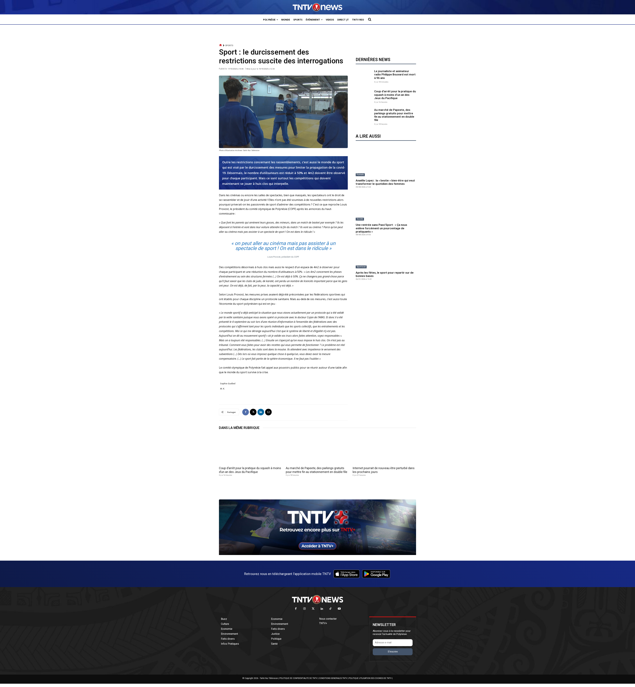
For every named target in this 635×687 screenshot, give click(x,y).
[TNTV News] (317, 599)
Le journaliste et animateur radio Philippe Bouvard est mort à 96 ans (395, 74)
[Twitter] (313, 608)
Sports (229, 45)
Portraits (360, 175)
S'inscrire (393, 651)
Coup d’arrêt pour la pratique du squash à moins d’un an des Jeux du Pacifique (395, 95)
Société (360, 219)
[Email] (268, 412)
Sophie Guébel (227, 383)
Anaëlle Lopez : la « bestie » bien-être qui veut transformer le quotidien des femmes (385, 182)
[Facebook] (245, 412)
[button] (370, 19)
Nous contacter (328, 618)
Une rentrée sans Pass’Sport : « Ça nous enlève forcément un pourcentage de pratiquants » (381, 228)
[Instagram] (304, 608)
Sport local (361, 267)
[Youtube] (339, 608)
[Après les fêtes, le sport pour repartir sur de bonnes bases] (386, 255)
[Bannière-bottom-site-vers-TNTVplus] (317, 554)
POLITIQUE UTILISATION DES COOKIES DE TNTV (370, 678)
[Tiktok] (330, 608)
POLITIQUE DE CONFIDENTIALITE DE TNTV (298, 678)
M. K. (222, 388)
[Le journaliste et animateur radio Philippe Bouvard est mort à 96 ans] (364, 75)
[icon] (220, 45)
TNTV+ (323, 623)
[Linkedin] (260, 412)
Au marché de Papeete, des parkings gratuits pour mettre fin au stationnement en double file (394, 115)
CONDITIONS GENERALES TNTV (333, 678)
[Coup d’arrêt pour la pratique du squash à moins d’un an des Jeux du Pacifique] (364, 96)
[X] (253, 412)
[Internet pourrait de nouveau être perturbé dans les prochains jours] (384, 449)
